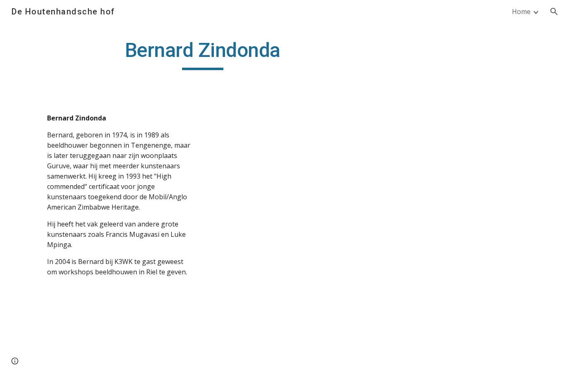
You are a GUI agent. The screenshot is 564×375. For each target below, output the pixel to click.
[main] (203, 54)
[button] (554, 11)
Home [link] (521, 11)
